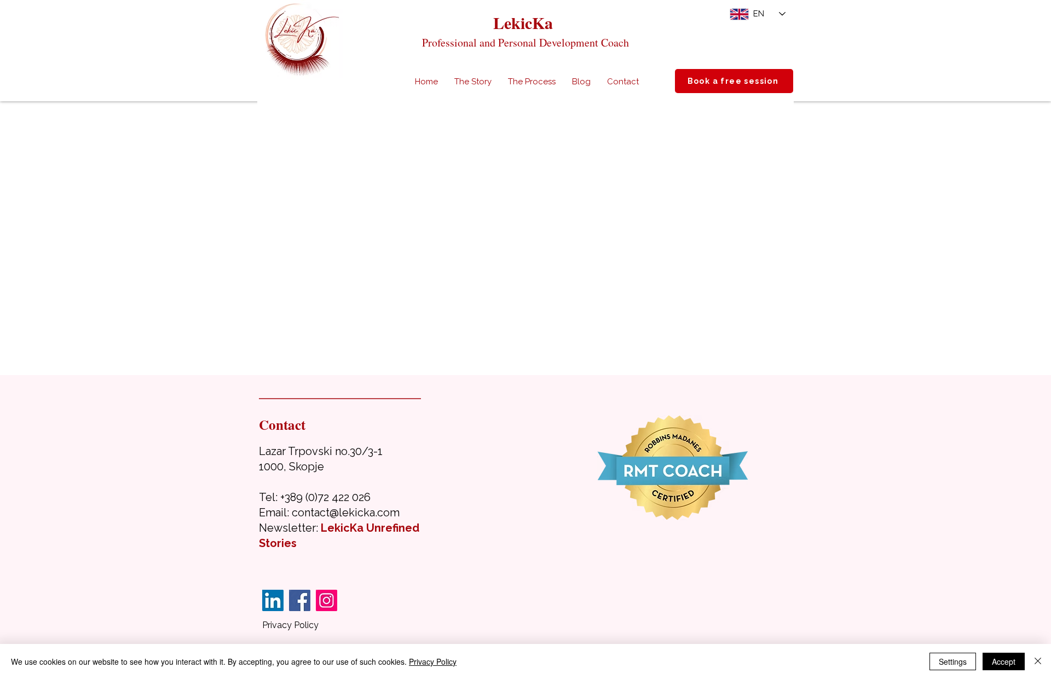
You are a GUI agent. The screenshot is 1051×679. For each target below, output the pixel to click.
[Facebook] (299, 600)
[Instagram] (326, 600)
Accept (1003, 661)
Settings (953, 661)
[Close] (1037, 661)
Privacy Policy (290, 625)
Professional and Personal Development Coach (525, 42)
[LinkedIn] (273, 600)
